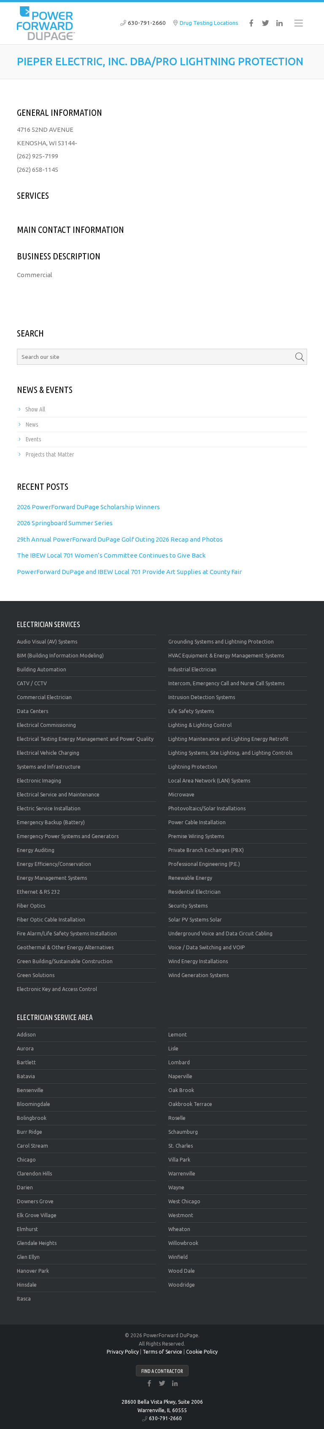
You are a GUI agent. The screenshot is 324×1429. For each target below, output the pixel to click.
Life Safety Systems (191, 711)
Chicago (26, 1159)
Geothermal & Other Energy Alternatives (65, 947)
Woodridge (181, 1284)
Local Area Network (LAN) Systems (209, 780)
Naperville (180, 1076)
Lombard (179, 1062)
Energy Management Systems (52, 878)
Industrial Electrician (192, 669)
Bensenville (30, 1090)
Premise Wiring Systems (196, 836)
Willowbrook (183, 1243)
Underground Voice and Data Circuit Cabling (220, 933)
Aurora (25, 1048)
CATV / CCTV (32, 683)
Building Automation (41, 669)
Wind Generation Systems (198, 975)
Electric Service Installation (49, 808)
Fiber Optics (31, 905)
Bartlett (26, 1062)
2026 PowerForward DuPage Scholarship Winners (88, 506)
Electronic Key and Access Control (57, 989)
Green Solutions (35, 975)
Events (33, 439)
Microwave (181, 794)
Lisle (173, 1048)
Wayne (176, 1187)
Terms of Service (162, 1351)
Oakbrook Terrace (190, 1104)
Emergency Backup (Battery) (51, 822)
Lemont (177, 1034)
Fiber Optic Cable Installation (51, 919)
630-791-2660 (147, 22)
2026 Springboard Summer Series (65, 522)
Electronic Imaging (39, 780)
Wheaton (179, 1229)
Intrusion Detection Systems (201, 697)
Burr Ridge (29, 1132)
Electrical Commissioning (46, 725)
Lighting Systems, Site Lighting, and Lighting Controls (230, 753)
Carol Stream (32, 1146)
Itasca (24, 1298)
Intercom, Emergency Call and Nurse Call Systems (226, 683)
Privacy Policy (123, 1351)
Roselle (177, 1118)
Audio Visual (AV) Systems (47, 641)
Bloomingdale (33, 1104)
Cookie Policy (202, 1351)
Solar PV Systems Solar (195, 919)
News (31, 424)
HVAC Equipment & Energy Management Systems (226, 655)
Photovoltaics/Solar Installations (207, 808)
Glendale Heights (37, 1243)
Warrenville (181, 1173)
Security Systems (188, 905)
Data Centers (32, 711)
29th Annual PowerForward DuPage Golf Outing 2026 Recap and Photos (120, 539)
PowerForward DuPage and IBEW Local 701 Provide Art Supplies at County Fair (129, 571)
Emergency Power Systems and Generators (68, 836)
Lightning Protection (192, 766)
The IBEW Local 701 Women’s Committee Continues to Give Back (111, 555)
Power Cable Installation (197, 822)
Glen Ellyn (28, 1257)
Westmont (180, 1215)
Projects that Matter (49, 454)
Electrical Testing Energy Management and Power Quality (85, 739)
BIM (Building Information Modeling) (60, 655)
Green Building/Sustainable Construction (65, 961)
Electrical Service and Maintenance (58, 794)
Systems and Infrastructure (49, 766)
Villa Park (179, 1159)
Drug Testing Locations (209, 22)
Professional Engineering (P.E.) (204, 864)
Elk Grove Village (37, 1215)
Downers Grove (35, 1201)
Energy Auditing (35, 850)
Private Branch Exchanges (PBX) (206, 850)
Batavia (26, 1076)
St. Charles (180, 1146)
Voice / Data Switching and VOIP (206, 947)
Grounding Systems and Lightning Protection (221, 641)
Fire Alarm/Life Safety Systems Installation (67, 933)
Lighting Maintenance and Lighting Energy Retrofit (228, 739)
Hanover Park (33, 1271)
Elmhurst (27, 1229)
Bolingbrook (31, 1118)
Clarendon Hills (34, 1173)
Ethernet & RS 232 (38, 892)
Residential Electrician (194, 892)
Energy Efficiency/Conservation (54, 864)
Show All (35, 409)
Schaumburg (183, 1132)
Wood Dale (181, 1271)
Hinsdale (27, 1284)
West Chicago (184, 1201)
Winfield (178, 1257)
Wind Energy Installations (198, 961)
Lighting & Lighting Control (200, 725)
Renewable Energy (190, 878)
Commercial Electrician (44, 697)
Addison (26, 1034)
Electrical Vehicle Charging (48, 753)
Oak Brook (181, 1090)
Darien (25, 1187)
